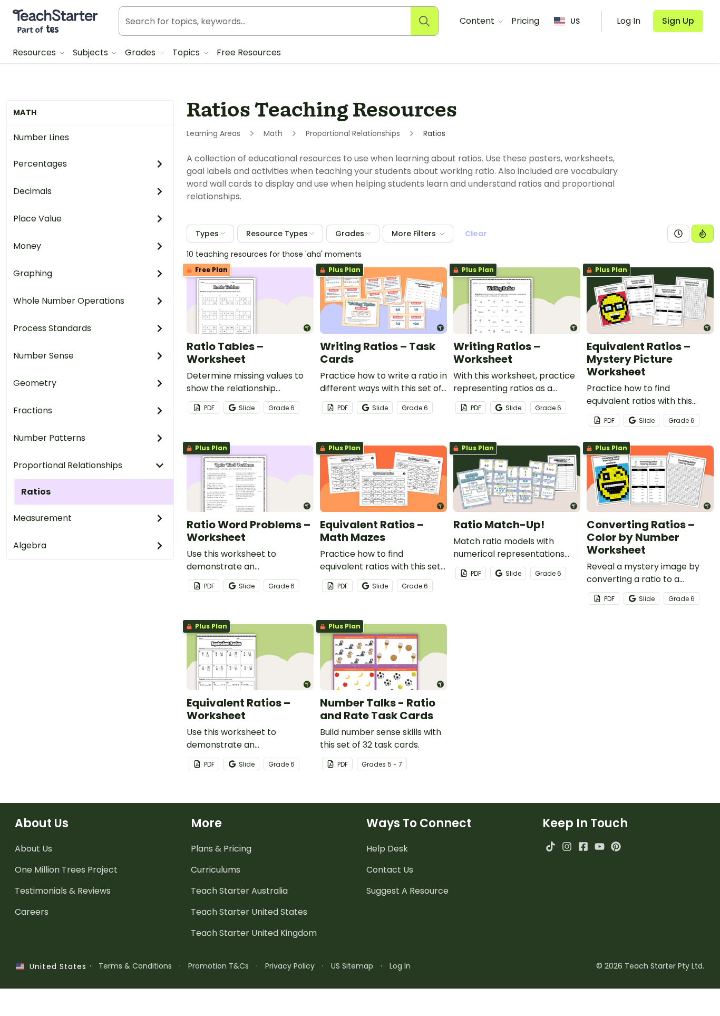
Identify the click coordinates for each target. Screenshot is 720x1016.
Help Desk (387, 849)
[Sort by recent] (678, 234)
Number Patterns (49, 438)
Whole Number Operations (68, 301)
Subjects (91, 52)
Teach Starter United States (249, 912)
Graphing (32, 273)
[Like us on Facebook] (583, 846)
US (575, 21)
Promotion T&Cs (218, 966)
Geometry (34, 383)
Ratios (36, 492)
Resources (35, 52)
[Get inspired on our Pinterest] (616, 846)
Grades (141, 52)
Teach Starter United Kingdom (254, 933)
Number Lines (41, 137)
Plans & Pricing (221, 849)
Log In (400, 966)
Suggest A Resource (407, 891)
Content (478, 21)
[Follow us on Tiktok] (550, 846)
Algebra (29, 545)
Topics (187, 52)
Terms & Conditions (135, 966)
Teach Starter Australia (239, 891)
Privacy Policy (290, 966)
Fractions (32, 410)
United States (55, 966)
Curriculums (215, 870)
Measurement (42, 518)
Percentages (40, 164)
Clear (476, 233)
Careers (31, 912)
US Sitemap (352, 966)
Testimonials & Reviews (63, 891)
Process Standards (52, 328)
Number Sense (43, 356)
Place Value (37, 218)
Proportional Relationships (67, 465)
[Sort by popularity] (703, 234)
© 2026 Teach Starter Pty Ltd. (650, 966)
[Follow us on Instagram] (567, 846)
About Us (33, 849)
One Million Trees (66, 870)
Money (27, 246)
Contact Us (389, 870)
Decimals (32, 191)
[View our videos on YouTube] (599, 846)
